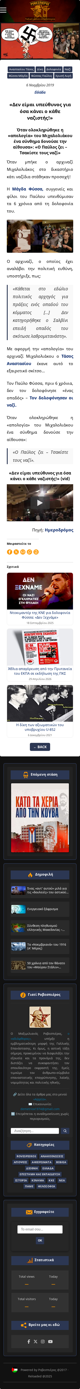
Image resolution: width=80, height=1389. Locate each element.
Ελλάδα (40, 92)
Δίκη (40, 69)
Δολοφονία (54, 69)
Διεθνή (32, 1168)
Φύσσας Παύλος (41, 76)
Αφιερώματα (41, 1162)
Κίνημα (38, 1180)
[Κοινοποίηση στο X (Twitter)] (16, 552)
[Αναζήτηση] (65, 1131)
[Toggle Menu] (3, 10)
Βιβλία (61, 1162)
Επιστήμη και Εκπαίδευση (40, 1174)
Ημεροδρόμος (59, 530)
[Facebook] (29, 1341)
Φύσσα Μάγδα (18, 76)
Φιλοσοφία (46, 1186)
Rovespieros (26, 1156)
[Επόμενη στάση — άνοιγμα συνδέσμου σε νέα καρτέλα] (40, 818)
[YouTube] (50, 1341)
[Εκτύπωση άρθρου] (36, 552)
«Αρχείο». (40, 1099)
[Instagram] (43, 1341)
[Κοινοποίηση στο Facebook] (9, 552)
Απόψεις (20, 1162)
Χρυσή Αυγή (63, 76)
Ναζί (68, 69)
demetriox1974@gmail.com (40, 1109)
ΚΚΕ (51, 1180)
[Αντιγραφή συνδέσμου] (29, 552)
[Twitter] (35, 1341)
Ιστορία (21, 1180)
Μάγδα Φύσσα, (27, 189)
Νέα (62, 1180)
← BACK (40, 747)
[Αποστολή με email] (23, 552)
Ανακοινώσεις (52, 1156)
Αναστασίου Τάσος (21, 69)
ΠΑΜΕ (29, 1186)
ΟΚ (40, 1240)
